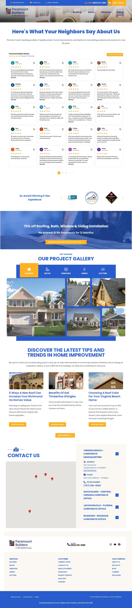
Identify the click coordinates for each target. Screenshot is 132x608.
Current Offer (64, 562)
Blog (114, 568)
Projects (116, 565)
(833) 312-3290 (77, 545)
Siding (120, 12)
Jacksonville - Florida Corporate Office (98, 507)
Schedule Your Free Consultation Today (65, 242)
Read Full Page (18, 424)
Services (13, 559)
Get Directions (90, 470)
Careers (115, 572)
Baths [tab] (47, 273)
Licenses (61, 582)
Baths (91, 12)
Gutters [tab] (103, 273)
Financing (62, 572)
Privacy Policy (16, 597)
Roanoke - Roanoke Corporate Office (96, 517)
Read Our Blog (64, 435)
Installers (116, 575)
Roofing (77, 12)
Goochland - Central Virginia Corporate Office (97, 495)
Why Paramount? (18, 2)
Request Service (65, 575)
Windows (106, 12)
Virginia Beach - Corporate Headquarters (94, 454)
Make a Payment (53, 2)
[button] (52, 479)
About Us (116, 562)
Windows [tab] (66, 273)
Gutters (12, 575)
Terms (37, 597)
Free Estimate (118, 3)
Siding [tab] (84, 273)
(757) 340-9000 (92, 485)
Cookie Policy (28, 597)
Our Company (118, 559)
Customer (63, 559)
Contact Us (36, 2)
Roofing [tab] (29, 273)
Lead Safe (62, 578)
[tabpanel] (66, 307)
